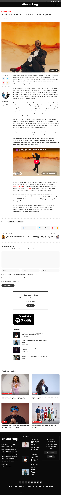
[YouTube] (55, 1)
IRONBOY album (18, 186)
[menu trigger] (3, 4)
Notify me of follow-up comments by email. (14, 278)
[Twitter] (48, 1)
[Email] (8, 83)
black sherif (11, 221)
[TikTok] (57, 1)
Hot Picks (20, 221)
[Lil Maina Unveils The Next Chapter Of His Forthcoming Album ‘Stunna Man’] (16, 335)
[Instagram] (52, 1)
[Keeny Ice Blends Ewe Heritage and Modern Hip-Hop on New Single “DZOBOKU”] (15, 413)
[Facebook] (47, 1)
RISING (9, 393)
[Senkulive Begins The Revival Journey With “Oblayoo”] (46, 413)
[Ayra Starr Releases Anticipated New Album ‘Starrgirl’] (16, 350)
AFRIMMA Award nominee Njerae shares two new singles (35, 471)
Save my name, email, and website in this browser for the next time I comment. (20, 274)
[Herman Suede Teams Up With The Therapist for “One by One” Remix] (6, 95)
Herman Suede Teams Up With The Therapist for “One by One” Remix (5, 102)
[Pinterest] (50, 1)
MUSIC (3, 11)
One (30, 188)
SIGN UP (30, 305)
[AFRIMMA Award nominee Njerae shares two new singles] (16, 342)
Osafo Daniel (5, 18)
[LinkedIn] (53, 1)
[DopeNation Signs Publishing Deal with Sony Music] (16, 357)
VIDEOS (8, 11)
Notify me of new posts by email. (11, 281)
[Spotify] (59, 1)
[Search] (58, 4)
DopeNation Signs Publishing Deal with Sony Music (35, 356)
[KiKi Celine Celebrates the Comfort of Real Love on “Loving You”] (46, 384)
